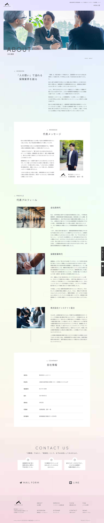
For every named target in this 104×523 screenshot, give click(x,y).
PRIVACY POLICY (85, 520)
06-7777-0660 (43, 388)
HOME (86, 58)
